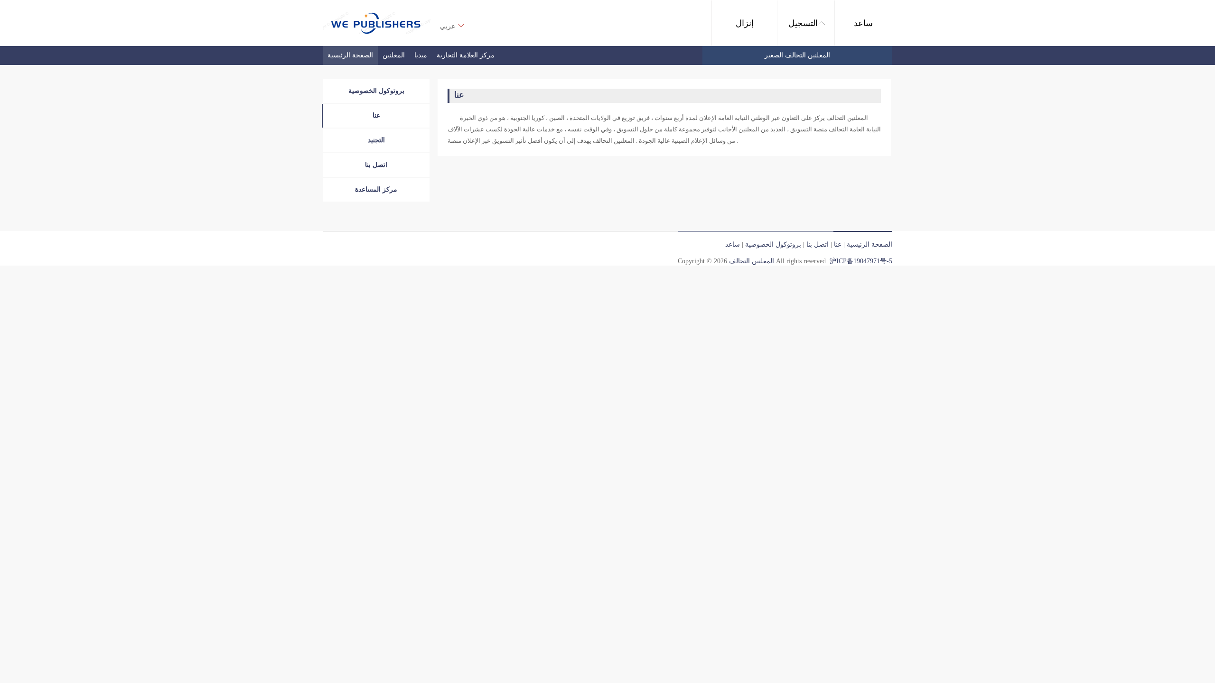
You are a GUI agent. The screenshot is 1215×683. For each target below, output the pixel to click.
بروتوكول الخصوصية (376, 90)
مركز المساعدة (376, 189)
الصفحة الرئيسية (350, 55)
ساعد (863, 23)
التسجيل (803, 23)
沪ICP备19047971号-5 (861, 261)
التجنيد (376, 140)
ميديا (420, 55)
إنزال (745, 23)
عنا (376, 115)
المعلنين (394, 55)
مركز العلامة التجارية (466, 55)
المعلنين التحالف (751, 261)
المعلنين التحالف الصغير (797, 55)
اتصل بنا (376, 164)
